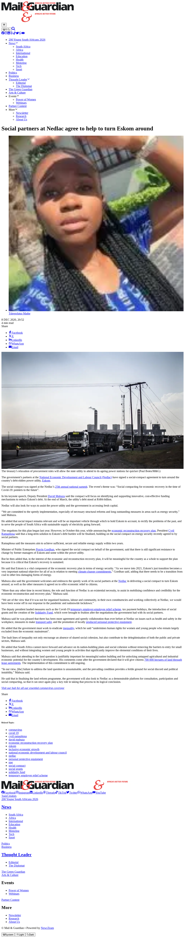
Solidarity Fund (44, 612)
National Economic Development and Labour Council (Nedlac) (75, 477)
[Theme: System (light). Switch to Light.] (6, 30)
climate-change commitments (94, 571)
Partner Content (10, 899)
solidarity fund (17, 772)
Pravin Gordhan (45, 549)
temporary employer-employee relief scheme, (96, 609)
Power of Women (19, 890)
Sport (12, 837)
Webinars (14, 893)
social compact (17, 765)
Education (14, 824)
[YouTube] (23, 33)
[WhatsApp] (20, 33)
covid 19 (14, 733)
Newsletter (15, 915)
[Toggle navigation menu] (4, 25)
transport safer (44, 622)
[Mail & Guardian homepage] (92, 12)
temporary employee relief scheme (28, 775)
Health (12, 827)
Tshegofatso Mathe (19, 313)
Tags (4, 795)
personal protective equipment (26, 759)
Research (14, 918)
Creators (11, 795)
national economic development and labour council (38, 752)
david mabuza (17, 739)
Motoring (14, 830)
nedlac (12, 755)
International (16, 821)
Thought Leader (16, 854)
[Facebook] (2, 33)
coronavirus (15, 729)
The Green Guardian (13, 871)
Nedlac (122, 581)
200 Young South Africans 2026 (19, 799)
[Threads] (11, 33)
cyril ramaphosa (18, 736)
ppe (11, 762)
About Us (14, 921)
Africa (12, 817)
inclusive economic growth (24, 749)
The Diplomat (17, 865)
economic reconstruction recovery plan (134, 530)
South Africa (16, 814)
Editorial (13, 862)
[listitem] (8, 792)
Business (6, 846)
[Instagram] (5, 33)
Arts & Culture (9, 875)
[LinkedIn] (8, 33)
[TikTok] (14, 33)
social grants (16, 768)
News (6, 807)
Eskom (46, 480)
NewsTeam (47, 927)
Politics (5, 843)
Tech (11, 834)
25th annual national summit (71, 486)
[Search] (13, 29)
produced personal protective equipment (109, 622)
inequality (68, 628)
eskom (12, 746)
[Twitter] (17, 33)
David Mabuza (56, 496)
